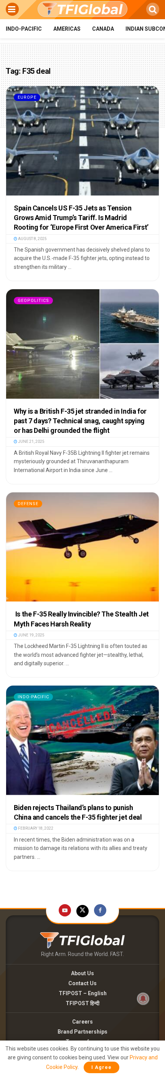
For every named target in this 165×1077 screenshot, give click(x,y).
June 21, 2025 (31, 441)
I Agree (101, 1067)
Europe (27, 97)
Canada (103, 29)
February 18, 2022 (35, 828)
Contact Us (82, 983)
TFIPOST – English (83, 993)
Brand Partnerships (82, 1032)
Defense (28, 503)
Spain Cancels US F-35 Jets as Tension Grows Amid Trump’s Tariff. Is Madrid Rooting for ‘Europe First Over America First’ (81, 217)
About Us (82, 973)
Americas (67, 29)
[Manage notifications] (143, 998)
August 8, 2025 (32, 239)
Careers (82, 1022)
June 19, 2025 (31, 635)
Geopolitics (33, 300)
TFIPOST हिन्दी (82, 1003)
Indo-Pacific (24, 29)
